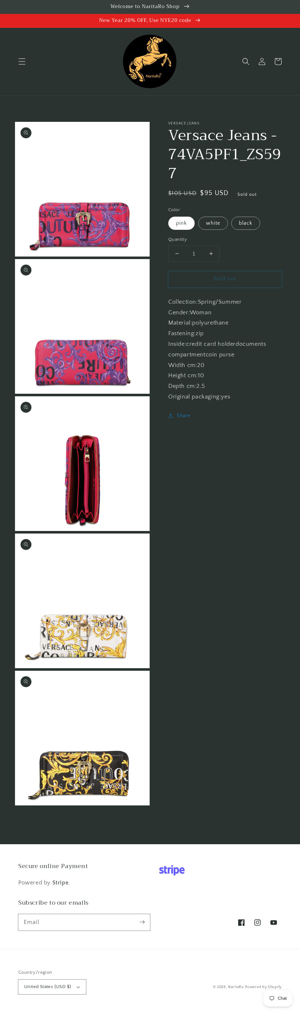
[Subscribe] (142, 922)
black (245, 223)
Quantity (177, 239)
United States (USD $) (47, 986)
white (213, 223)
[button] (22, 61)
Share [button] (184, 416)
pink (181, 223)
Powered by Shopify (263, 987)
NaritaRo (236, 987)
